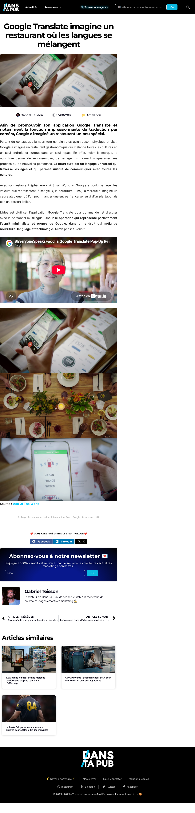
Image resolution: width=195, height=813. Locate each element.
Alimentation (58, 517)
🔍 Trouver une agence (94, 7)
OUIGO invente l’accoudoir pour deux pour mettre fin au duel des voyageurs (88, 679)
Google (76, 517)
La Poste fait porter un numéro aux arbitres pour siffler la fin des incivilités (27, 728)
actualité (45, 517)
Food (68, 517)
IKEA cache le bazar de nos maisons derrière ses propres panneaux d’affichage (25, 680)
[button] (188, 7)
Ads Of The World (26, 504)
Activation (94, 115)
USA (97, 517)
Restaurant (87, 517)
